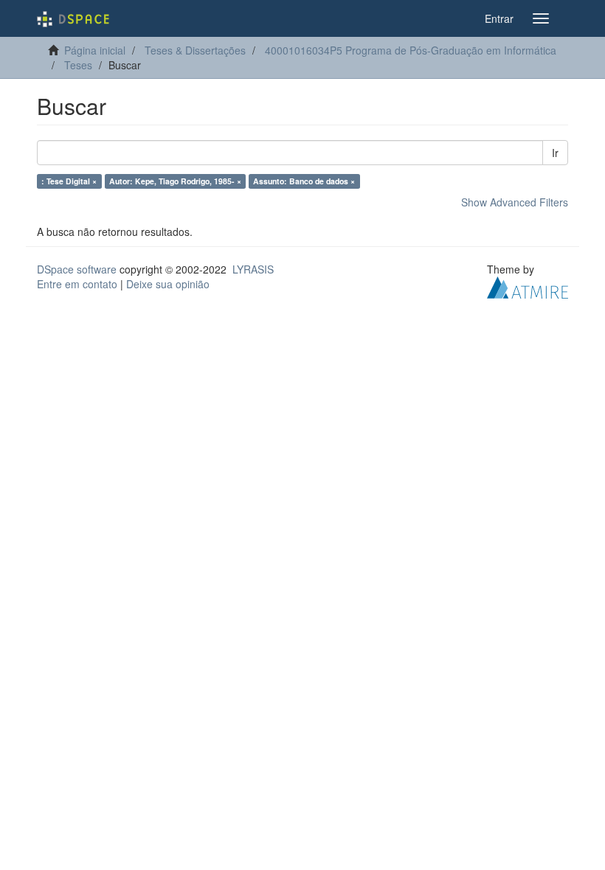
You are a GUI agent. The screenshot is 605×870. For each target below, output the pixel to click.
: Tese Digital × (69, 181)
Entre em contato (77, 283)
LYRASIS (253, 269)
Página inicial (94, 50)
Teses (78, 65)
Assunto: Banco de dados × (304, 181)
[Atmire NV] (527, 286)
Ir (555, 152)
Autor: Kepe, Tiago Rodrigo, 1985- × (175, 181)
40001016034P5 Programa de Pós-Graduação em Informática (410, 50)
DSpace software (77, 269)
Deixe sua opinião (168, 283)
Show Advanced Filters (514, 202)
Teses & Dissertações (195, 50)
